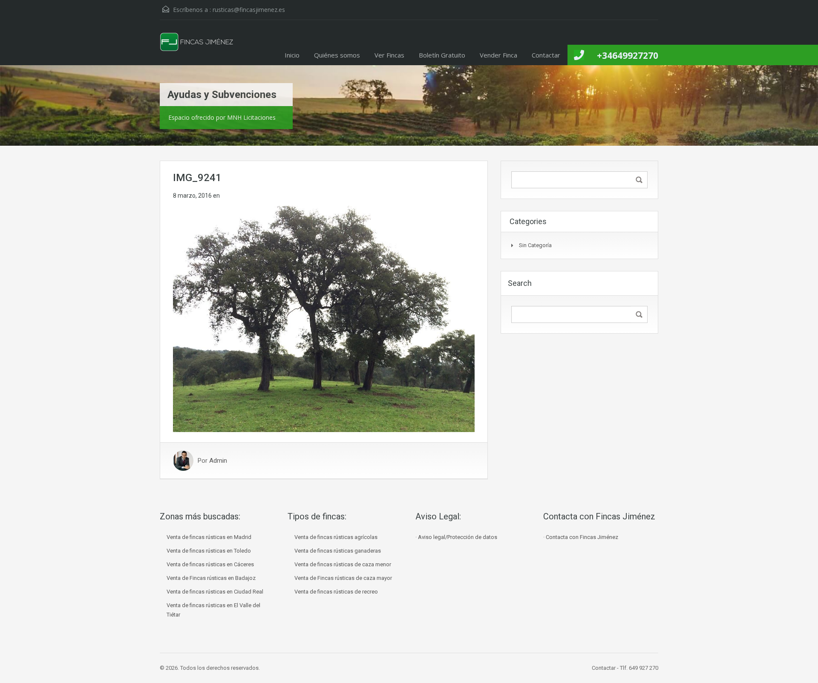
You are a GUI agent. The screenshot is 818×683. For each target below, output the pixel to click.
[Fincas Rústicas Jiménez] (197, 49)
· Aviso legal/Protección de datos (456, 537)
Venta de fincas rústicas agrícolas (335, 537)
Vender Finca (498, 55)
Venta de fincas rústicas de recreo (336, 591)
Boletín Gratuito (442, 55)
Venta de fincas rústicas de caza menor (342, 564)
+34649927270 (627, 55)
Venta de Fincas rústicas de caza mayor (343, 578)
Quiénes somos (337, 55)
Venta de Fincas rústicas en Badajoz (211, 578)
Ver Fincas (389, 55)
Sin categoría (535, 245)
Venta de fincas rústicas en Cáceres (210, 564)
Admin (218, 460)
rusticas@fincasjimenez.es (249, 10)
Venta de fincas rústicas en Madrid (209, 537)
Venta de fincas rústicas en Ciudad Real (215, 591)
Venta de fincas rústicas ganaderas (337, 551)
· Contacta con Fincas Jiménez (580, 537)
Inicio (292, 55)
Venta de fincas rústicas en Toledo (209, 551)
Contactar (546, 55)
